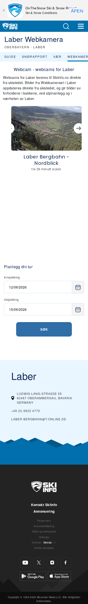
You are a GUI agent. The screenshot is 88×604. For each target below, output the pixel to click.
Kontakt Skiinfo (44, 504)
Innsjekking (12, 277)
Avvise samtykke (44, 548)
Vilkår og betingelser (44, 531)
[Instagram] (52, 562)
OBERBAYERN (17, 47)
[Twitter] (38, 562)
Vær (57, 56)
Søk (44, 329)
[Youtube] (25, 562)
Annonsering (44, 511)
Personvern (44, 520)
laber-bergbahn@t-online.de (38, 419)
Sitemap (44, 537)
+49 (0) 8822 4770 (25, 411)
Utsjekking (11, 299)
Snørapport (34, 56)
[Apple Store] (59, 575)
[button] (66, 26)
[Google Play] (33, 575)
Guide (10, 56)
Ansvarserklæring (44, 526)
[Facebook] (65, 562)
